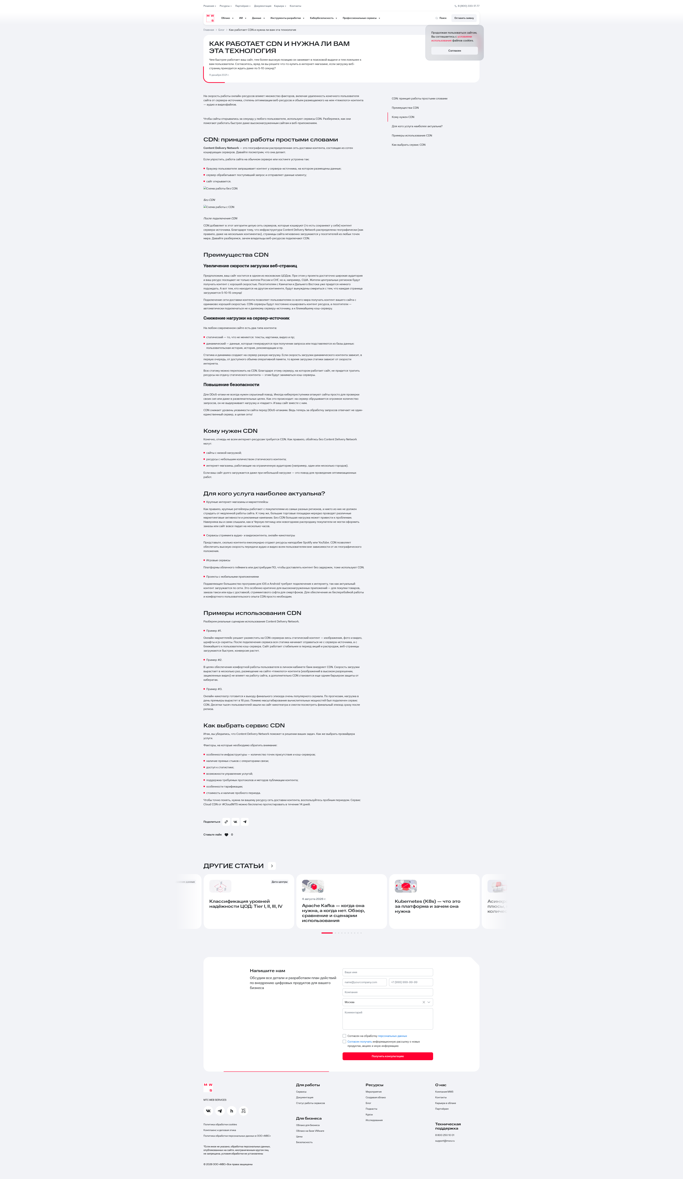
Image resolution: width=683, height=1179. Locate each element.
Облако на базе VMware (310, 1131)
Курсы (369, 1114)
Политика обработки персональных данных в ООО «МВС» (237, 1136)
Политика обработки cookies (220, 1124)
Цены (299, 1136)
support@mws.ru (445, 1141)
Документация (304, 1097)
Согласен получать (360, 1042)
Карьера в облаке (445, 1103)
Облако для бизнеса (308, 1125)
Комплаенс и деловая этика (219, 1130)
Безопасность (304, 1142)
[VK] (235, 822)
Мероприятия (374, 1092)
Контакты (441, 1097)
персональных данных (392, 1036)
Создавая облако (376, 1097)
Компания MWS (444, 1092)
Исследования (374, 1120)
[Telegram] (245, 822)
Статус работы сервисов (310, 1103)
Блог (368, 1103)
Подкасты (371, 1109)
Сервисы (301, 1092)
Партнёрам (442, 1109)
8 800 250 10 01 (444, 1135)
